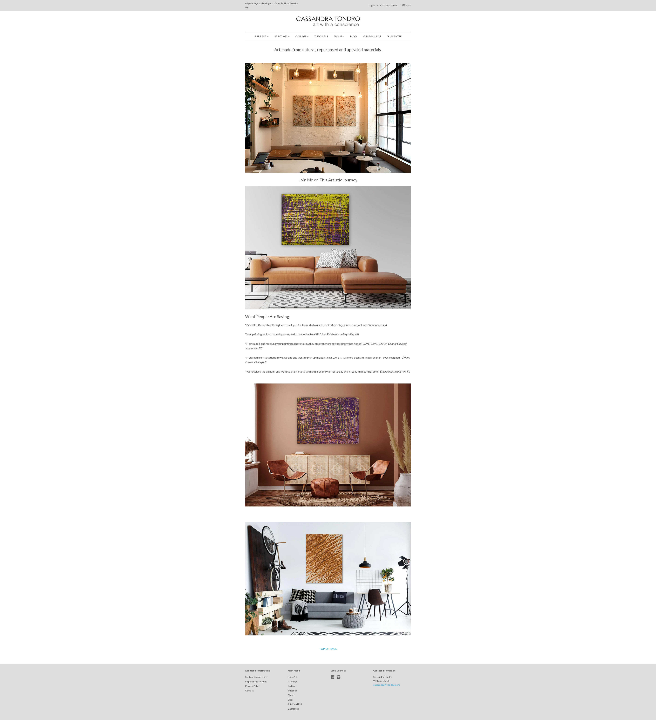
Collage (301, 36)
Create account (388, 5)
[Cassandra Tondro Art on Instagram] (338, 677)
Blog (353, 36)
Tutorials (321, 36)
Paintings (281, 36)
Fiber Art (261, 36)
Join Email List (371, 36)
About (338, 36)
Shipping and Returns (256, 681)
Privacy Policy (252, 686)
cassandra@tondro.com (386, 684)
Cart (408, 5)
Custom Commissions (256, 677)
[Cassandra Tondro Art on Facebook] (332, 677)
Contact (249, 690)
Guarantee (394, 36)
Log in (372, 5)
